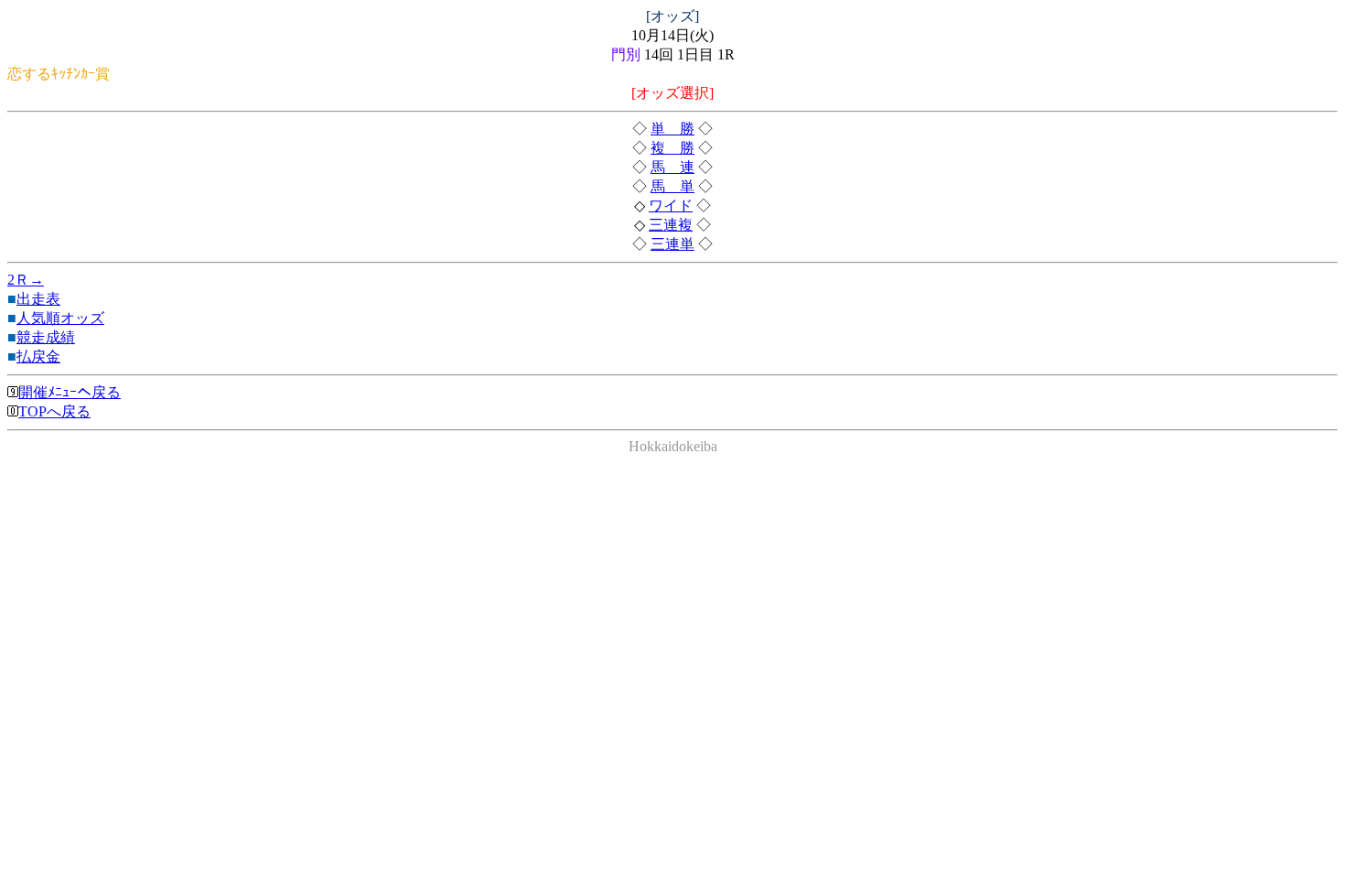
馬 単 (672, 186)
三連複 (671, 224)
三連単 (672, 244)
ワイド (671, 205)
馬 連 (672, 167)
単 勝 (672, 128)
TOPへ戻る (54, 411)
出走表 (38, 299)
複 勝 (672, 148)
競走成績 (45, 337)
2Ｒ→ (25, 279)
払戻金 (38, 356)
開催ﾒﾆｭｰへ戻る (69, 392)
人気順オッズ (60, 318)
